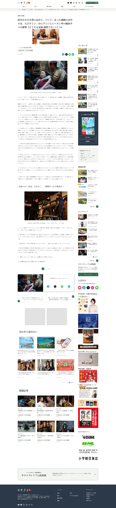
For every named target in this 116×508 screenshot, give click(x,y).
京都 (82, 159)
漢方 (86, 159)
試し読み (87, 137)
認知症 (93, 155)
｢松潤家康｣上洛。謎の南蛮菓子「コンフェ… (26, 411)
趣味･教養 (49, 6)
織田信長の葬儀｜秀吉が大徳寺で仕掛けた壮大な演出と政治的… (93, 77)
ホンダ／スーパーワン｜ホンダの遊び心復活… (93, 199)
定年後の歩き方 (84, 157)
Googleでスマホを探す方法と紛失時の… (93, 185)
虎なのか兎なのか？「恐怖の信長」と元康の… (45, 436)
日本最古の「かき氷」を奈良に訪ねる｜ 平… (93, 178)
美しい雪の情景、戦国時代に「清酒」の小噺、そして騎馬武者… (93, 60)
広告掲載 (88, 496)
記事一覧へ (92, 206)
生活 (74, 6)
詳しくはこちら (88, 274)
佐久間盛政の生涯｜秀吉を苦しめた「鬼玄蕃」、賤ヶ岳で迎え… (93, 50)
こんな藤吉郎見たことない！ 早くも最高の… (26, 436)
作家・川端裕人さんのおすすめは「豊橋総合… (93, 171)
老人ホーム (91, 157)
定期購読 (87, 141)
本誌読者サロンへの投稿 (91, 493)
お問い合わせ (88, 500)
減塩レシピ (83, 155)
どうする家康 (30, 9)
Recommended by (65, 382)
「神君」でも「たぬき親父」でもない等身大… (65, 436)
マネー (88, 155)
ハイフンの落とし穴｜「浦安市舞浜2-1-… (92, 192)
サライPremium (74, 495)
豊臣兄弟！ (83, 153)
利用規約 (88, 498)
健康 (62, 6)
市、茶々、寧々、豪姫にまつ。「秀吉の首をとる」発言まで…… (93, 87)
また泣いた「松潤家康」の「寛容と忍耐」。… (65, 411)
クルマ (88, 153)
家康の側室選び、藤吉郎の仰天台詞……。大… (45, 411)
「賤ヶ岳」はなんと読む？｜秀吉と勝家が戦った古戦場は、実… (93, 104)
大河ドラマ (21, 50)
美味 (24, 6)
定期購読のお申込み (90, 494)
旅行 (36, 6)
